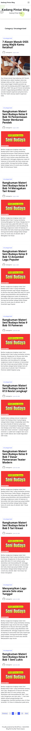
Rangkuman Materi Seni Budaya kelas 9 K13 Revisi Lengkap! (14, 388)
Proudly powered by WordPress (11, 727)
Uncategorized (7, 38)
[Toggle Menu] (28, 2)
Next (26, 713)
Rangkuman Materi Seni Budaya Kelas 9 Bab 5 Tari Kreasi (14, 525)
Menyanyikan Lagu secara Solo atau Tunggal (14, 591)
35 (22, 713)
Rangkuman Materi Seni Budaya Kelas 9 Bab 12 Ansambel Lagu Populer (14, 255)
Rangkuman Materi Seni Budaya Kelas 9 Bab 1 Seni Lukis (14, 657)
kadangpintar (9, 52)
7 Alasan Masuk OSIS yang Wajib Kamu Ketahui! (15, 44)
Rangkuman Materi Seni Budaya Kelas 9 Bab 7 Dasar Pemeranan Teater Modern (14, 457)
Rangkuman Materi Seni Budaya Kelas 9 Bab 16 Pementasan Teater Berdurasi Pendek (14, 117)
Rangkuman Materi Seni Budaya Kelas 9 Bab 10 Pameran (14, 322)
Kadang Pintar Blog (8, 2)
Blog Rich (9, 729)
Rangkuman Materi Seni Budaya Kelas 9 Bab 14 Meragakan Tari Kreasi (14, 186)
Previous (4, 713)
